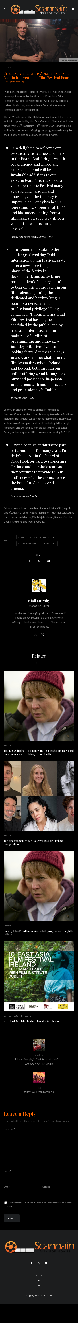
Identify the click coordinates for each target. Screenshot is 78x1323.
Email (7, 1186)
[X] (38, 1263)
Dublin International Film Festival (36, 537)
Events (7, 1015)
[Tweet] (38, 561)
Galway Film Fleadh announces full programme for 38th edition (38, 932)
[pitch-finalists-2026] (39, 796)
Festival (7, 67)
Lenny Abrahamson (28, 543)
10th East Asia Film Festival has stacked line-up (32, 1021)
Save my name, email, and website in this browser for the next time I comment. (38, 1204)
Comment (9, 1129)
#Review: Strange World (39, 1089)
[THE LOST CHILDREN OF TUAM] (39, 706)
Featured (17, 1015)
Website (46, 1186)
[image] (39, 976)
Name (7, 1171)
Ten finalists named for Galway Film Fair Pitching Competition (33, 842)
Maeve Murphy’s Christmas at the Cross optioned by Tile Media (39, 1059)
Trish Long (50, 543)
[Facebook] (31, 1263)
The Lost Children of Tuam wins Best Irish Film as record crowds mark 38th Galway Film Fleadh (39, 752)
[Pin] (48, 561)
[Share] (29, 561)
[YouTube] (46, 1263)
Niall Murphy (39, 600)
